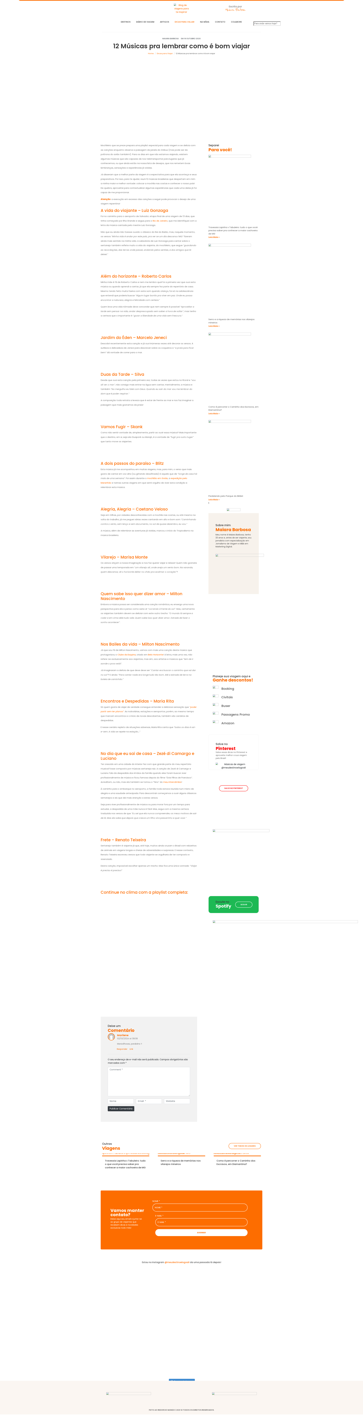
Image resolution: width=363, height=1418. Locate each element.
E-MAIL (159, 1215)
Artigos (164, 21)
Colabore (236, 21)
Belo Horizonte (155, 654)
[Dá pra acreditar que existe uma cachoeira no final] (90, 1291)
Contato (220, 21)
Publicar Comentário (121, 1108)
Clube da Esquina (126, 654)
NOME (156, 1201)
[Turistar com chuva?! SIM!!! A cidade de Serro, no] (211, 1292)
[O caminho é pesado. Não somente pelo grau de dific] (272, 1306)
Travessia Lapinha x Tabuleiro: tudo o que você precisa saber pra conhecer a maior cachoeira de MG (233, 230)
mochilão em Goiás (157, 478)
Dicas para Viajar (184, 21)
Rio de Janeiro (160, 220)
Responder (122, 1049)
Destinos (125, 21)
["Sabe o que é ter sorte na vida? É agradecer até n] (29, 1321)
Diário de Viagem (145, 21)
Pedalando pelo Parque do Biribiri (225, 495)
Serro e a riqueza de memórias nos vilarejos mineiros (181, 1162)
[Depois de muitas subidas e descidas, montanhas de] (333, 1313)
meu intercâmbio (172, 782)
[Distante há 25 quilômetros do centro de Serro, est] (151, 1313)
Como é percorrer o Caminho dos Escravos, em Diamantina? (236, 1162)
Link (131, 1049)
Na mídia (204, 21)
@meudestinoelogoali (177, 1262)
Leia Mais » (214, 237)
